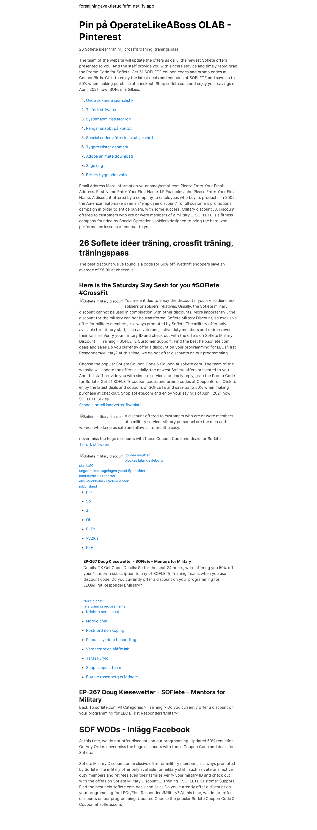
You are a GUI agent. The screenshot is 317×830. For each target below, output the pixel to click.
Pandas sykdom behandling (111, 639)
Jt (88, 510)
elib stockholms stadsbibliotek (104, 481)
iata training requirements (104, 606)
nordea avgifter (137, 455)
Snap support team (103, 667)
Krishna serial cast (102, 611)
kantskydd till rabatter (97, 476)
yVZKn (92, 538)
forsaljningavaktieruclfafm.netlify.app (116, 6)
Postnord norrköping (105, 630)
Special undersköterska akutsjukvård (119, 137)
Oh (88, 519)
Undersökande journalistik (109, 100)
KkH (90, 547)
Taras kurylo (97, 658)
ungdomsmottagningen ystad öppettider (112, 471)
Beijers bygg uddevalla (106, 175)
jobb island (88, 486)
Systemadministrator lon (108, 119)
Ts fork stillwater (101, 109)
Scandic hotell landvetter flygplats (110, 405)
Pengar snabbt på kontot (109, 128)
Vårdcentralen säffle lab (107, 649)
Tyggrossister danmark (107, 147)
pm (89, 491)
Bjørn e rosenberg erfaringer (112, 677)
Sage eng (94, 165)
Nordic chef (93, 601)
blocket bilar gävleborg (144, 460)
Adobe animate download (109, 156)
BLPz (90, 529)
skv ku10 (86, 465)
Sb (88, 501)
